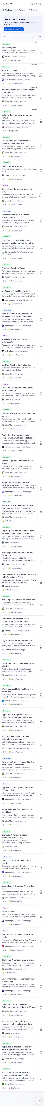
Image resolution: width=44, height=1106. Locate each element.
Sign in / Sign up (36, 4)
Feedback (9, 10)
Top (7, 37)
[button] (39, 1101)
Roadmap (23, 10)
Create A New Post (15, 29)
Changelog (35, 10)
